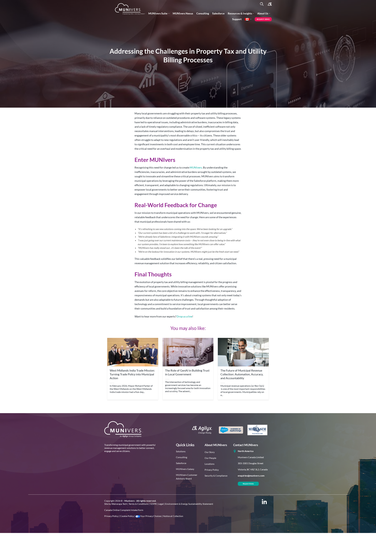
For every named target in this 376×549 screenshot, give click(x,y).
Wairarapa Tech (119, 503)
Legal (160, 503)
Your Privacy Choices (150, 516)
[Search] (262, 4)
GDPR (153, 503)
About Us (262, 13)
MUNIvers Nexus (183, 13)
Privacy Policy (111, 516)
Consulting (202, 13)
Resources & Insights (240, 13)
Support (237, 19)
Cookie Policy (127, 516)
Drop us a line (184, 316)
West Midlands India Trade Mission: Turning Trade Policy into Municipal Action (132, 374)
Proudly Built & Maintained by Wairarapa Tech (188, 545)
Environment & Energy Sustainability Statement (189, 503)
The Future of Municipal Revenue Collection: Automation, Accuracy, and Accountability (241, 374)
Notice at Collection (173, 516)
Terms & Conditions (138, 503)
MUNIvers (196, 167)
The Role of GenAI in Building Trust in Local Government (187, 372)
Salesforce (218, 13)
